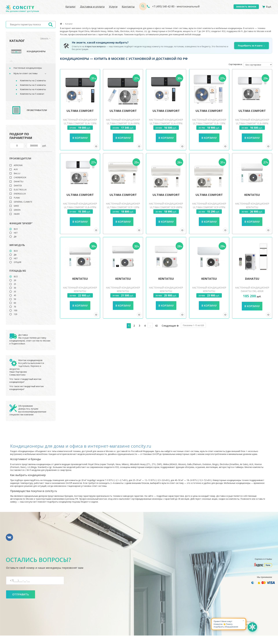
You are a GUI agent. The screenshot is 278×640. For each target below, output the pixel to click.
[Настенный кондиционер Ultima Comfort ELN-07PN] (166, 89)
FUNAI (17, 198)
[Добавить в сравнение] (96, 146)
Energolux (20, 194)
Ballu (17, 173)
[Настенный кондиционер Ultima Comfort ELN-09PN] (123, 89)
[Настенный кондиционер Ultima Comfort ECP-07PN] (209, 173)
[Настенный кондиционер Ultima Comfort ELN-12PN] (80, 89)
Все (16, 229)
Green (17, 210)
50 (15, 299)
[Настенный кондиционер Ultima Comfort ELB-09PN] (252, 89)
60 (15, 303)
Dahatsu (18, 181)
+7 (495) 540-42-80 (162, 6)
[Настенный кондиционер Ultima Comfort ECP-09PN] (166, 173)
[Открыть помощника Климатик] (252, 627)
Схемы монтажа (17, 374)
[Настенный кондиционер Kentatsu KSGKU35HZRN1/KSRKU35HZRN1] (252, 173)
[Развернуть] (44, 74)
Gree (16, 206)
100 (15, 310)
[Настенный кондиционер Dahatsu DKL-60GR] (252, 257)
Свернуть (44, 38)
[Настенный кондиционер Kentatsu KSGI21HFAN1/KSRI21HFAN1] (209, 257)
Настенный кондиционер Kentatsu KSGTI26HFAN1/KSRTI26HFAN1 (166, 291)
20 (15, 280)
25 (15, 284)
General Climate (23, 202)
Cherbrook (20, 177)
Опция (17, 262)
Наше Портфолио (18, 371)
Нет (16, 233)
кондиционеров (17, 340)
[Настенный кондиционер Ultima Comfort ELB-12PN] (209, 89)
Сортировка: (235, 64)
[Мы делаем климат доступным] (20, 7)
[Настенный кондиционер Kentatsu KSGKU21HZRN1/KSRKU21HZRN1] (123, 257)
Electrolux (20, 189)
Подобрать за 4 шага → (251, 45)
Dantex (18, 185)
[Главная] (61, 23)
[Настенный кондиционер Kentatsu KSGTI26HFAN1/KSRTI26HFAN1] (166, 257)
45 (15, 295)
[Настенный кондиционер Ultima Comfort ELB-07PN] (80, 173)
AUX (16, 169)
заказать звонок (246, 6)
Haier (17, 214)
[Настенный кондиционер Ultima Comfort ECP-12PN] (123, 173)
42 (156, 325)
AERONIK (18, 165)
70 (15, 307)
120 (15, 314)
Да (15, 236)
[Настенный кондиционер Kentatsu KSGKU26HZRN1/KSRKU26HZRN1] (80, 257)
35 (15, 291)
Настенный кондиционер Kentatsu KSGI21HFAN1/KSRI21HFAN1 (209, 291)
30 (15, 288)
